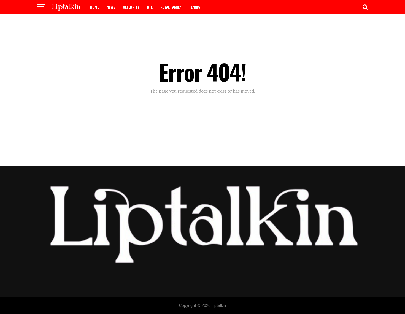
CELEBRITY (131, 7)
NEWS (111, 7)
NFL (150, 7)
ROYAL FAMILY (170, 7)
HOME (94, 7)
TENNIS (194, 7)
